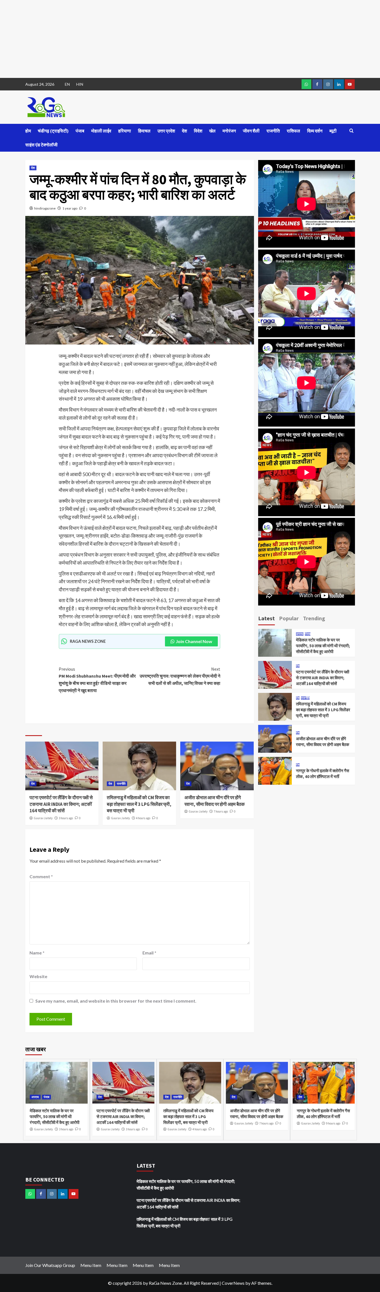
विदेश (198, 131)
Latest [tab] (266, 618)
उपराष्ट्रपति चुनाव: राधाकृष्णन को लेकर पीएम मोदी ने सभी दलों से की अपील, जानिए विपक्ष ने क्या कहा (180, 676)
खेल (212, 131)
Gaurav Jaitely (43, 818)
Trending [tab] (314, 618)
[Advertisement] (167, 39)
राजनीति (273, 131)
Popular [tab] (289, 618)
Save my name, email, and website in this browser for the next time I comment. (115, 1000)
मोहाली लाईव (101, 131)
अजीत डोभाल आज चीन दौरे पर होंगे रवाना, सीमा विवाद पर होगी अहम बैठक (214, 800)
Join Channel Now (194, 641)
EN (67, 84)
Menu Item (90, 1265)
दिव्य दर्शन (314, 131)
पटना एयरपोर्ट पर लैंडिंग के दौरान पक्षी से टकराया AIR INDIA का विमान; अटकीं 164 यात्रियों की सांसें (61, 804)
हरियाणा (124, 131)
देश (184, 131)
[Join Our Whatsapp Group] (306, 84)
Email (149, 952)
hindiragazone (45, 208)
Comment (41, 876)
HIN (79, 84)
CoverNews (233, 1283)
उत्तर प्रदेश (166, 131)
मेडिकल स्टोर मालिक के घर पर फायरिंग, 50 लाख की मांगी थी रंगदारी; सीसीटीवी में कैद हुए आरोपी (323, 645)
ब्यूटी (333, 131)
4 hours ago (143, 818)
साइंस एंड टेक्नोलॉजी (41, 144)
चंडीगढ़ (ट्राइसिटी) (53, 131)
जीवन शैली (251, 131)
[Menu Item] (317, 84)
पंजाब (80, 131)
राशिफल (293, 131)
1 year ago (69, 208)
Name (37, 952)
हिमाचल (144, 131)
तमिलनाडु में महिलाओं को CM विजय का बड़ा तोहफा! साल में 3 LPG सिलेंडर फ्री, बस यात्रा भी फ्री (139, 804)
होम (28, 131)
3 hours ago (66, 818)
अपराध (299, 634)
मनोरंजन (229, 131)
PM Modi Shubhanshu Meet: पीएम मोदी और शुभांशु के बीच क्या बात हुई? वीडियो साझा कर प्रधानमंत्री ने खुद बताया (97, 679)
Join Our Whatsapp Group (50, 1265)
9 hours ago (333, 1123)
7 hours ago (221, 811)
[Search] (351, 131)
